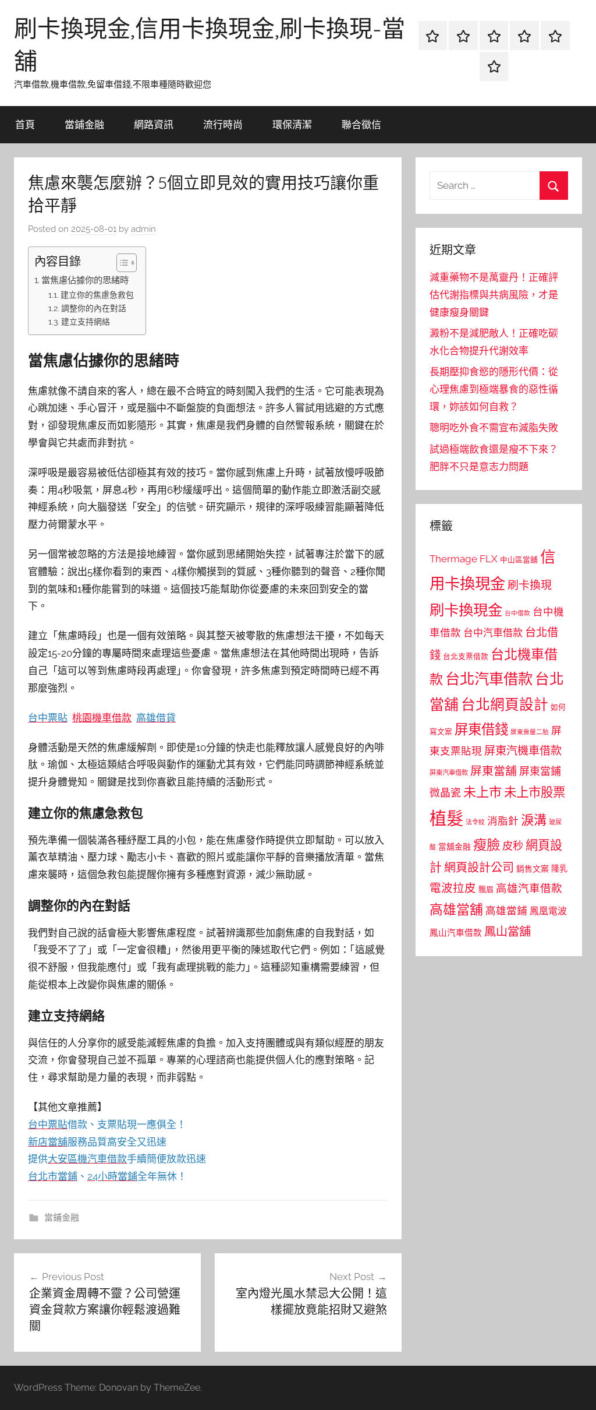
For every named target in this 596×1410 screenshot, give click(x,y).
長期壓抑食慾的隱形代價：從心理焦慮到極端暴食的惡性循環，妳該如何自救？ (494, 389)
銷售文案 (532, 868)
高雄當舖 (456, 909)
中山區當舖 (519, 559)
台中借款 (517, 612)
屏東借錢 (481, 729)
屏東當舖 (493, 771)
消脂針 (503, 821)
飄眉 (486, 889)
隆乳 (559, 868)
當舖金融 (454, 846)
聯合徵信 (361, 124)
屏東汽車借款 (449, 773)
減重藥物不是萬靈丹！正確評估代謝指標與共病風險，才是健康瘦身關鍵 (494, 295)
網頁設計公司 (479, 868)
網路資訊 (153, 124)
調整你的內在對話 (93, 308)
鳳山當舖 (507, 932)
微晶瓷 (445, 793)
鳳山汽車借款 (456, 932)
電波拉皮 (453, 888)
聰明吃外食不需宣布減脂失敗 (494, 427)
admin (143, 229)
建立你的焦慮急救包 (97, 294)
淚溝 (534, 819)
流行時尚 (223, 124)
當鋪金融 (84, 124)
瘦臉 (486, 844)
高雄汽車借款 (529, 888)
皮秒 (512, 846)
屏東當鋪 (540, 771)
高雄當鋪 (506, 910)
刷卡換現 (530, 585)
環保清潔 (292, 124)
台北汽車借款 (489, 679)
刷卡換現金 (466, 610)
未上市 (482, 791)
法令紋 (475, 822)
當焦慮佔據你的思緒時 (85, 280)
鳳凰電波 (548, 910)
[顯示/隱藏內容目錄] (121, 263)
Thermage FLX (464, 559)
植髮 (446, 818)
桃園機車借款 (102, 718)
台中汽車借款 (493, 633)
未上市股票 (534, 792)
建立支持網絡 (85, 321)
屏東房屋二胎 (529, 731)
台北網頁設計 (504, 704)
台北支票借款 (465, 656)
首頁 (25, 124)
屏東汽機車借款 (523, 750)
